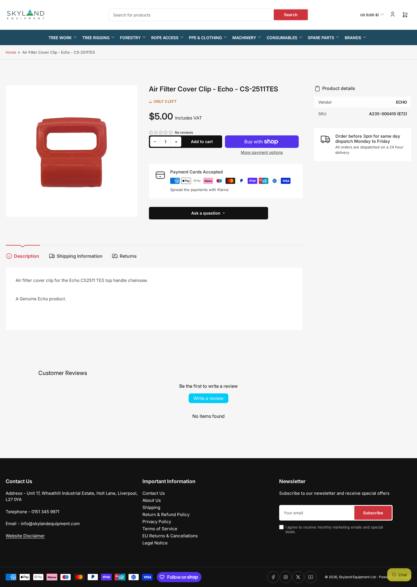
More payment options (262, 152)
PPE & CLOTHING (205, 37)
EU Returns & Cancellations (170, 535)
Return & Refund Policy (165, 514)
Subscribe (373, 512)
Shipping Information (79, 256)
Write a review (208, 398)
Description (26, 256)
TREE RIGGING (95, 37)
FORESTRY (130, 37)
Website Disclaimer (25, 535)
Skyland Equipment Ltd (357, 577)
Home (11, 52)
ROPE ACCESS (164, 37)
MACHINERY (244, 37)
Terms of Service (159, 528)
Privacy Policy (156, 521)
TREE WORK (60, 37)
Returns (128, 256)
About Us (151, 500)
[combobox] (209, 15)
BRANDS (353, 37)
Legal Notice (155, 543)
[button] (161, 132)
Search (291, 14)
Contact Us (153, 493)
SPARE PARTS (321, 37)
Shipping (151, 507)
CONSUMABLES (282, 37)
